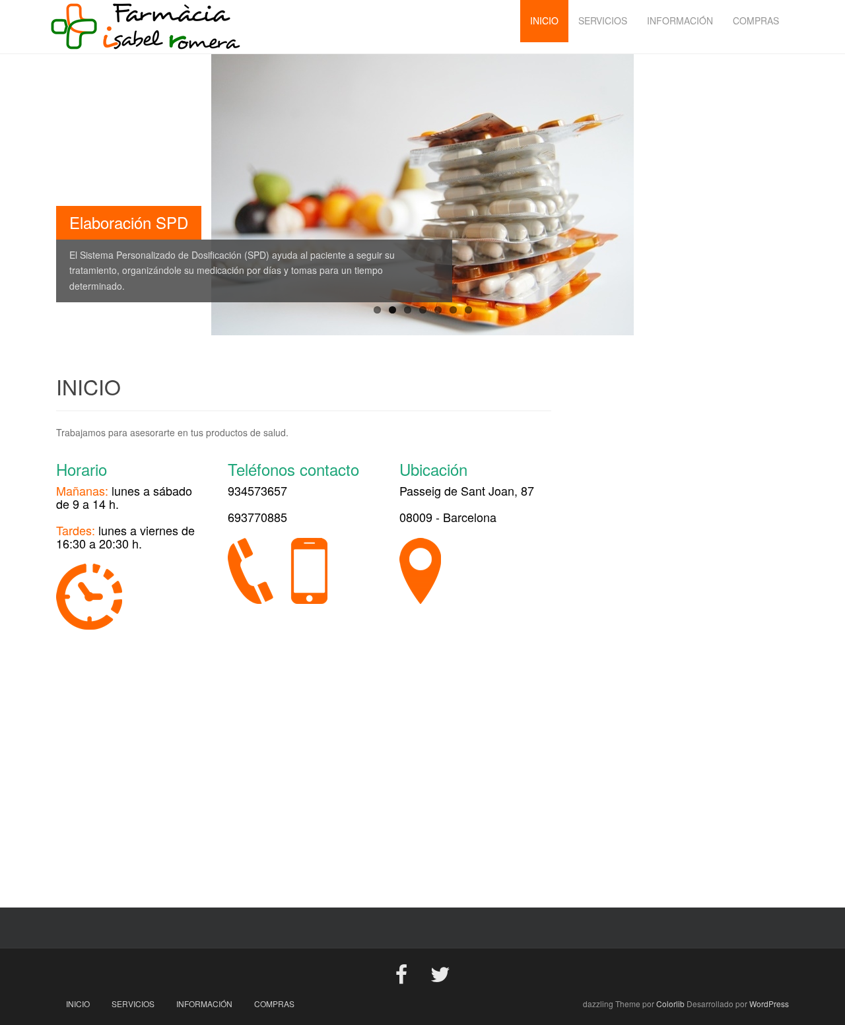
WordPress (769, 1003)
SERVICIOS (133, 1003)
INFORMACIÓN (204, 1003)
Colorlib (670, 1003)
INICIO (78, 1003)
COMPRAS (274, 1003)
